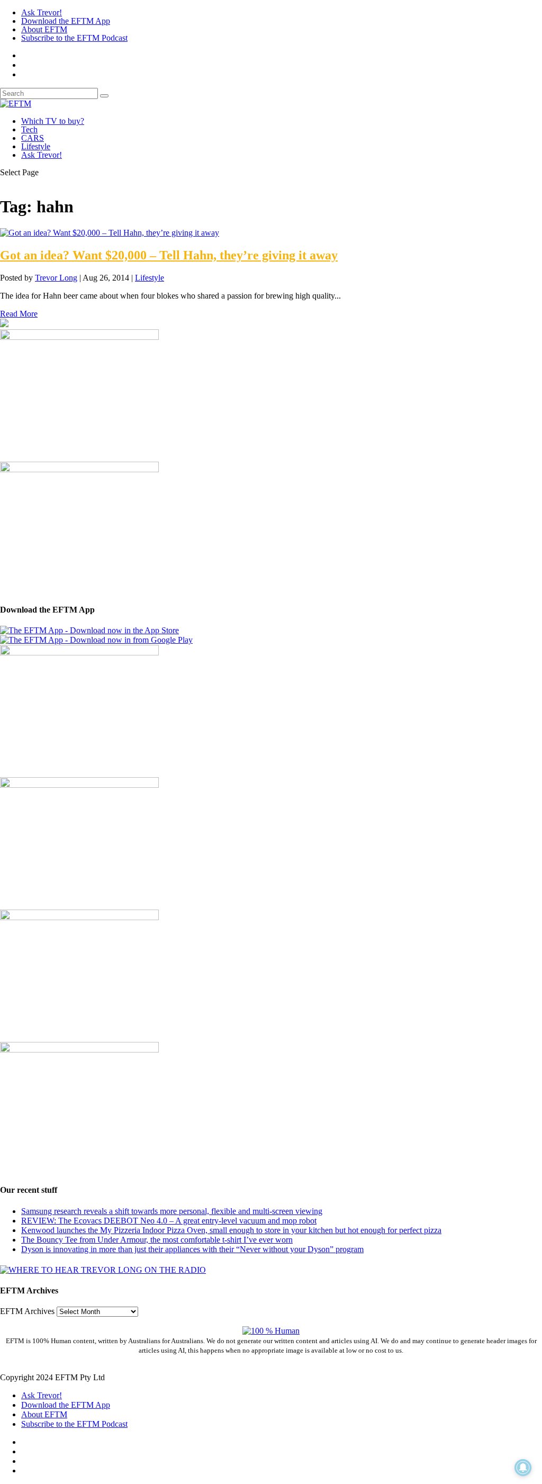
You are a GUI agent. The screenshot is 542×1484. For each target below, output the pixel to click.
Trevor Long (56, 277)
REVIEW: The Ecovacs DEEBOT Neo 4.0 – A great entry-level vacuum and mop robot (169, 1220)
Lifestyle (35, 146)
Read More (19, 313)
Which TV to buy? (52, 120)
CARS (32, 137)
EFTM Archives (27, 1311)
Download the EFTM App (65, 20)
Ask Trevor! (41, 12)
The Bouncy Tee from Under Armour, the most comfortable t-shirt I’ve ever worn (157, 1239)
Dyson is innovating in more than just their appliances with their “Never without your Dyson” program (192, 1249)
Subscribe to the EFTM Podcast (74, 37)
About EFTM (44, 29)
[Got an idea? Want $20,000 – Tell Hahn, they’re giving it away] (109, 232)
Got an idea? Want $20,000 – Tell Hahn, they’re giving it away (169, 255)
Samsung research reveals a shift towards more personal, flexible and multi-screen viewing (171, 1211)
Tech (29, 129)
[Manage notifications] (522, 1467)
